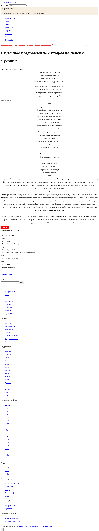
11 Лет (7, 436)
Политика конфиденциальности (30, 526)
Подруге (8, 370)
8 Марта (7, 490)
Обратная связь (47, 526)
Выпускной (9, 329)
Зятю (6, 395)
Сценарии (8, 34)
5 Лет (7, 417)
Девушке (8, 376)
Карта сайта (9, 40)
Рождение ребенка (11, 339)
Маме (7, 358)
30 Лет (7, 474)
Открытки (8, 31)
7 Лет (7, 424)
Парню (7, 380)
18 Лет (7, 458)
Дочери (7, 389)
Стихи (7, 21)
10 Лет (7, 433)
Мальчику (8, 386)
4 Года (7, 414)
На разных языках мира (13, 521)
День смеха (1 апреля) (12, 493)
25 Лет (7, 471)
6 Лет (7, 421)
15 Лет (7, 449)
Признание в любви (11, 342)
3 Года (7, 411)
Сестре (7, 364)
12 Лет (7, 439)
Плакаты (8, 37)
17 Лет (7, 455)
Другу (7, 373)
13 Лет (7, 442)
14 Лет (7, 446)
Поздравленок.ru (7, 9)
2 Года (7, 408)
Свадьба (8, 332)
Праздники (8, 323)
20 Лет (7, 468)
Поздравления (10, 18)
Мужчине (8, 355)
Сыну (7, 392)
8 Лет (7, 427)
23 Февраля (9, 487)
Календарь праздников (7, 274)
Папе (6, 361)
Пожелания (9, 27)
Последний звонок (11, 326)
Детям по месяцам (11, 518)
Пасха (7, 496)
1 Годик (7, 405)
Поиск (3, 279)
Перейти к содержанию (9, 2)
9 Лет (7, 430)
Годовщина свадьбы (12, 336)
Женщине (8, 351)
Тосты (7, 24)
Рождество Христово (12, 483)
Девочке (8, 383)
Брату (7, 367)
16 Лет (7, 452)
